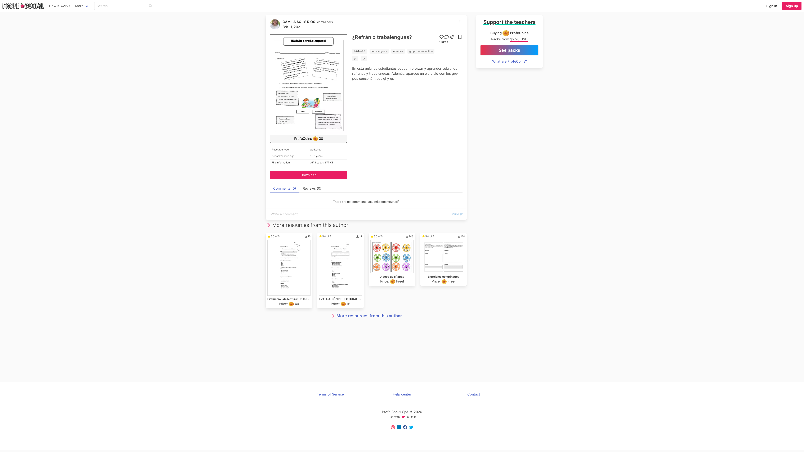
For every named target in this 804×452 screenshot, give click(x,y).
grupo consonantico (421, 51)
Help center (402, 394)
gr (364, 58)
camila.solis (325, 22)
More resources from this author (369, 315)
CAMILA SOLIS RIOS (298, 22)
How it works (59, 6)
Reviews (312, 188)
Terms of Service (330, 394)
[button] (150, 6)
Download (308, 175)
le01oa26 (359, 51)
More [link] (79, 6)
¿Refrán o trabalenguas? (382, 37)
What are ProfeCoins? (509, 61)
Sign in (771, 6)
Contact (473, 394)
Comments (284, 188)
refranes (398, 51)
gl (355, 58)
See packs (509, 50)
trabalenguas (379, 51)
